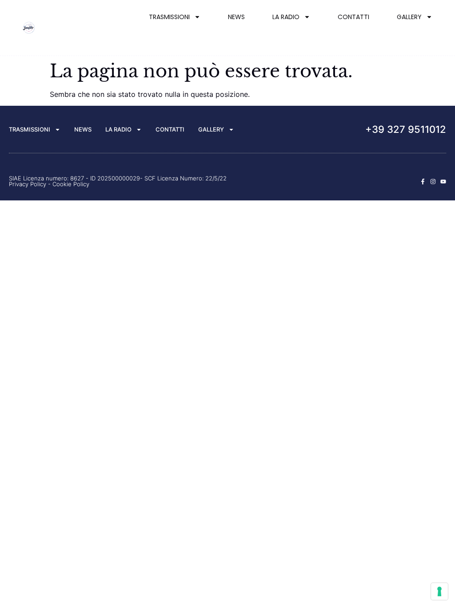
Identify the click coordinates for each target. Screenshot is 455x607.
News (236, 16)
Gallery (409, 16)
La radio (285, 16)
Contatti (353, 16)
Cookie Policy (70, 184)
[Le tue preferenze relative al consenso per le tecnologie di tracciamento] (439, 591)
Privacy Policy (27, 184)
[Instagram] (433, 181)
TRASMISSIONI (169, 16)
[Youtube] (443, 181)
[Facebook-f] (423, 181)
